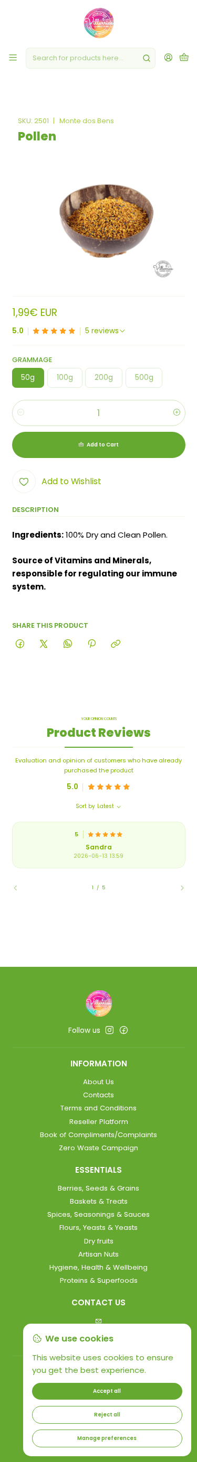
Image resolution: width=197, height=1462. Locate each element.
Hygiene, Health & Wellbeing (98, 1267)
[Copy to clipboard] (116, 644)
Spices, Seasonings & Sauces (98, 1214)
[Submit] (146, 58)
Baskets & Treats (99, 1201)
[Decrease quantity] (21, 412)
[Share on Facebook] (20, 644)
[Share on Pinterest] (91, 644)
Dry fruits (98, 1241)
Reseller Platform (98, 1122)
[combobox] (90, 58)
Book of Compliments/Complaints (98, 1135)
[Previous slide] (20, 887)
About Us (98, 1082)
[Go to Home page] (99, 23)
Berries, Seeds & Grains (98, 1188)
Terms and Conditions (98, 1108)
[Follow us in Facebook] (124, 1030)
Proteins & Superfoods (99, 1280)
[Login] (168, 58)
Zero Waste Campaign (98, 1148)
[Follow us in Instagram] (110, 1030)
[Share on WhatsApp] (67, 644)
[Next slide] (177, 887)
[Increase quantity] (177, 412)
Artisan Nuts (98, 1254)
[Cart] (184, 58)
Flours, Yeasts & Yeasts (98, 1227)
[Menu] (13, 58)
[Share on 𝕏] (44, 644)
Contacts (98, 1095)
